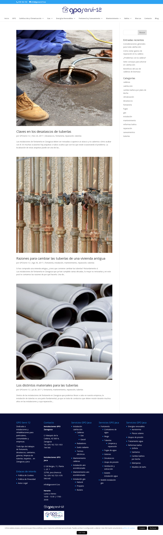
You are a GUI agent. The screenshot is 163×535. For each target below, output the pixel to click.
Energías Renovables (64, 18)
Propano (80, 486)
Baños (126, 18)
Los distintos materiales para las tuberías (47, 385)
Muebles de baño (139, 467)
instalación (59, 263)
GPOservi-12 (25, 136)
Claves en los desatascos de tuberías (43, 131)
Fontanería (105, 426)
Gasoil (83, 439)
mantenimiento (70, 263)
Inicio (6, 18)
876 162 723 (22, 2)
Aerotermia (136, 429)
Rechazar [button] (153, 528)
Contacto (148, 18)
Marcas (138, 18)
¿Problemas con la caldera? (134, 58)
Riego (106, 436)
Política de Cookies (26, 475)
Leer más (82, 533)
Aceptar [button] (142, 528)
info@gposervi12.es (52, 484)
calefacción (128, 86)
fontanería (60, 136)
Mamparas (136, 463)
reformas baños (130, 124)
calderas (126, 82)
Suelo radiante (83, 447)
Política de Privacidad (27, 479)
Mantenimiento (112, 18)
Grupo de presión (111, 462)
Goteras (107, 454)
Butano (80, 490)
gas (124, 112)
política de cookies (129, 528)
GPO (14, 18)
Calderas (80, 432)
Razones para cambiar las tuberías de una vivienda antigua (60, 258)
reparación (69, 136)
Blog (157, 18)
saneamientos (129, 132)
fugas (125, 109)
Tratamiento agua (135, 441)
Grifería (135, 448)
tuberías (78, 136)
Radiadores (81, 443)
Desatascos (109, 458)
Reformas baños (135, 445)
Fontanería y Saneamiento (89, 18)
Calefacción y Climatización (30, 18)
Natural (80, 482)
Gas (48, 18)
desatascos (50, 136)
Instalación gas (79, 479)
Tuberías (107, 440)
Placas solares (138, 433)
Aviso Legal (23, 483)
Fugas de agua (110, 450)
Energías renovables (136, 426)
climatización (128, 97)
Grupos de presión (135, 437)
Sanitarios (136, 452)
